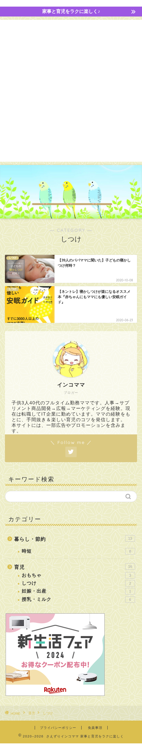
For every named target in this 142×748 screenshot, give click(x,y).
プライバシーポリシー (58, 728)
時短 (76, 551)
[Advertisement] (71, 91)
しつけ (76, 583)
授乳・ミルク (76, 599)
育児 (73, 567)
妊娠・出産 (76, 591)
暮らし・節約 (73, 539)
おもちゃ (76, 575)
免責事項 (95, 728)
